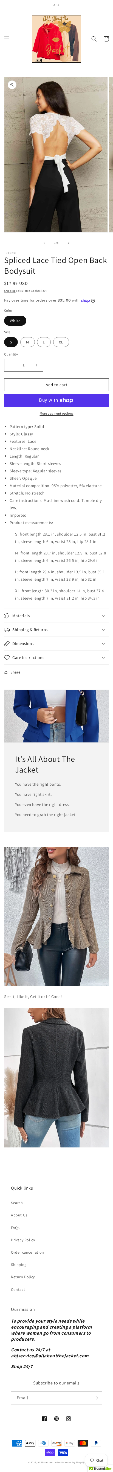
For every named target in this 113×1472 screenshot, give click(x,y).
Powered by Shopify (73, 1462)
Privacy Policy (23, 1239)
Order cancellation (27, 1252)
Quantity (11, 354)
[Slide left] (44, 243)
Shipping (10, 291)
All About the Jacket (49, 1462)
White (15, 320)
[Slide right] (69, 243)
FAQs (15, 1227)
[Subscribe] (96, 1398)
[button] (7, 39)
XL (61, 342)
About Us (19, 1215)
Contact (18, 1289)
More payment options (57, 413)
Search (17, 1202)
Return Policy (23, 1276)
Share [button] (15, 672)
